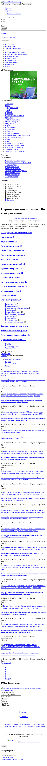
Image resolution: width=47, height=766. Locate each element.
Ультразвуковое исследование (16, 171)
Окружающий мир (12, 133)
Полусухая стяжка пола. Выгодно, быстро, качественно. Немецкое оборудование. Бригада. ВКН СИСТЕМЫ (22, 478)
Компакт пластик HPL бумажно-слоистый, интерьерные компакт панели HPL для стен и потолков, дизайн (21, 536)
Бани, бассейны (9, 295)
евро (7, 366)
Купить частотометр (12, 175)
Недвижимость (11, 127)
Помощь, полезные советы (15, 52)
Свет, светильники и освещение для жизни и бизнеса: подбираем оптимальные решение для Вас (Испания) (21, 401)
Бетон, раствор (10, 304)
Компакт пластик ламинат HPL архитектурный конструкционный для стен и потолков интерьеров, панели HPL (23, 574)
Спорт (7, 139)
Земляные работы (10, 259)
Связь (7, 141)
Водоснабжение (9, 241)
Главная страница (12, 724)
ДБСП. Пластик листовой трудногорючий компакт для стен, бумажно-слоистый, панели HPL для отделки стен (23, 499)
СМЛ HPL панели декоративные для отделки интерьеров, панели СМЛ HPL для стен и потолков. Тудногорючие (22, 593)
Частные (10, 348)
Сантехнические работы (14, 286)
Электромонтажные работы (15, 335)
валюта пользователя (13, 359)
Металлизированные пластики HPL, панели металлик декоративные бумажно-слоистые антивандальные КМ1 (23, 419)
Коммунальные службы (13, 264)
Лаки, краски (10, 316)
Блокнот (8, 8)
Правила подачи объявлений (16, 54)
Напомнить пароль (8, 37)
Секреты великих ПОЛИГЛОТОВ (18, 163)
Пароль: (4, 24)
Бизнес (7, 106)
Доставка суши (11, 165)
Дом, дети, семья (11, 108)
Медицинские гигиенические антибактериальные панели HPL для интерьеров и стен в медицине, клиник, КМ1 (22, 554)
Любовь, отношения (12, 120)
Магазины (9, 10)
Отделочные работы (12, 273)
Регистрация (5, 33)
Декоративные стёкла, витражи (17, 308)
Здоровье (8, 112)
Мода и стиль (10, 124)
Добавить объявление (13, 14)
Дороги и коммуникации (13, 255)
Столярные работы (11, 291)
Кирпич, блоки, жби (12, 312)
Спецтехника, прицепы (14, 143)
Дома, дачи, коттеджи (12, 250)
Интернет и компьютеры (14, 116)
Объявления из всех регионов (12, 759)
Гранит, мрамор (11, 306)
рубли (8, 362)
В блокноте (9, 200)
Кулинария (9, 118)
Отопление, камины (12, 277)
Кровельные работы (11, 268)
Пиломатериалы (11, 320)
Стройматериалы (11, 300)
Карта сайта (9, 64)
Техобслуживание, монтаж (14, 326)
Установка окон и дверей (14, 331)
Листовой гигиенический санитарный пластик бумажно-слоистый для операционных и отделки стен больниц (23, 613)
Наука (7, 126)
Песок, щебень (10, 318)
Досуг (7, 110)
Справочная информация (14, 145)
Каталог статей (11, 58)
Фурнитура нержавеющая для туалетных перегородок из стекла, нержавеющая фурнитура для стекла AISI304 (21, 631)
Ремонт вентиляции (12, 173)
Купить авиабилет (12, 167)
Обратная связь (24, 724)
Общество (9, 131)
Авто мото (9, 104)
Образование (10, 129)
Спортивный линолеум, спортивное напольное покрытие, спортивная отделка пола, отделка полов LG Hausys (23, 380)
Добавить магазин (12, 12)
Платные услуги (11, 60)
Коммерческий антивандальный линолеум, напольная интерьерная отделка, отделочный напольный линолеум (22, 458)
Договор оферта (11, 62)
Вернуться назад (7, 757)
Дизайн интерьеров (11, 246)
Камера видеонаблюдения (15, 161)
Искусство (9, 114)
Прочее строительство (13, 339)
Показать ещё (6, 663)
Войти (4, 28)
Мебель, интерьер (11, 122)
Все (8, 344)
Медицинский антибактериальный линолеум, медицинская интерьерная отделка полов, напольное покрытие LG (20, 654)
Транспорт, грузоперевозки (15, 151)
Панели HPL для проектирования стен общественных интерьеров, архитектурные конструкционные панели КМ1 (22, 517)
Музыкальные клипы (13, 169)
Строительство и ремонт (14, 147)
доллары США (11, 364)
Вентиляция (7, 237)
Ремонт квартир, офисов (14, 282)
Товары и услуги (11, 149)
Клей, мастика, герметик (14, 314)
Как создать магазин (12, 56)
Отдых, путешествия (13, 137)
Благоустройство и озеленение (16, 232)
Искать (4, 699)
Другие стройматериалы (14, 322)
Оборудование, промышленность (17, 135)
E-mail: (3, 19)
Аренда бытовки (11, 177)
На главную (9, 44)
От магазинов (11, 346)
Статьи (7, 66)
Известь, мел (10, 310)
